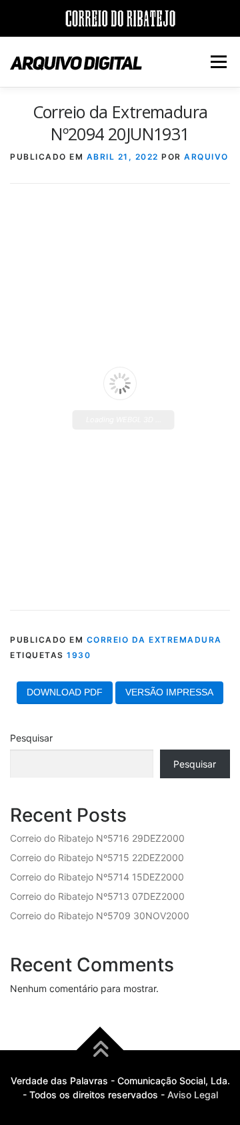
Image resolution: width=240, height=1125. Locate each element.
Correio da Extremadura (154, 640)
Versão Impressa (169, 692)
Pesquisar (31, 738)
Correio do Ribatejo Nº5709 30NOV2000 (99, 915)
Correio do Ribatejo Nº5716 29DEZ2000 (97, 838)
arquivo (206, 157)
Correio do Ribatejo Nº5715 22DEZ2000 (97, 857)
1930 (79, 655)
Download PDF (65, 692)
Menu (218, 61)
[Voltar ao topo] (100, 1050)
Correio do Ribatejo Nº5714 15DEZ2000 (97, 876)
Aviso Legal (192, 1094)
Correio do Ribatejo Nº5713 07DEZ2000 (97, 896)
